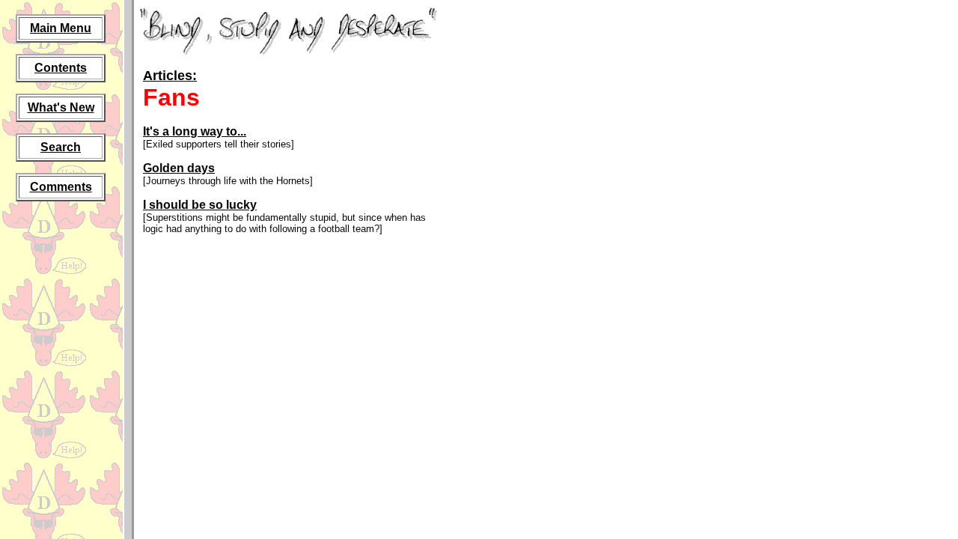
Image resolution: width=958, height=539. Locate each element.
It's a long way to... (194, 131)
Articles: (170, 75)
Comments (61, 186)
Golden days (179, 168)
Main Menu (60, 28)
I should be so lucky (200, 204)
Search (60, 147)
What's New (61, 107)
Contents (60, 67)
